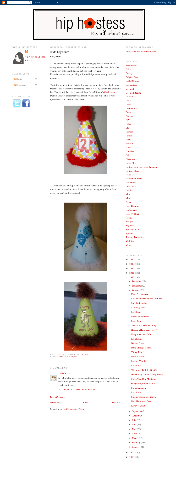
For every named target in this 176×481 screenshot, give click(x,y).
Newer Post (55, 402)
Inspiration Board (134, 178)
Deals (128, 100)
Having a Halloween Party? (144, 329)
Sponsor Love (132, 229)
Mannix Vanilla (138, 361)
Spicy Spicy (136, 320)
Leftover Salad (138, 405)
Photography (132, 209)
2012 (132, 268)
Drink (128, 123)
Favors (129, 135)
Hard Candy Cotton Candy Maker (147, 374)
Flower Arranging (139, 387)
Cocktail (130, 88)
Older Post (116, 402)
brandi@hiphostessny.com (144, 51)
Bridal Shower (132, 80)
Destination (131, 108)
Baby (128, 69)
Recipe (129, 217)
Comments (21, 84)
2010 (132, 277)
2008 (132, 457)
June (134, 424)
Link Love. (136, 338)
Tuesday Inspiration (135, 237)
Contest (129, 96)
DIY (128, 120)
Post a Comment (57, 397)
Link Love (131, 186)
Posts (19, 79)
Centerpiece (131, 84)
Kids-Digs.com (59, 52)
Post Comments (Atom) (73, 408)
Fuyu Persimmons (139, 294)
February (136, 442)
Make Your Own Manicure (143, 378)
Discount (130, 116)
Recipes (129, 221)
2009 (132, 452)
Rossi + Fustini (138, 356)
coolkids (62, 373)
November (137, 285)
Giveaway (130, 159)
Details (129, 112)
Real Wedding (132, 213)
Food (128, 147)
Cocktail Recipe (133, 92)
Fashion (129, 131)
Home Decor (131, 174)
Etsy (128, 127)
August (135, 415)
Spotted (129, 233)
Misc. (128, 194)
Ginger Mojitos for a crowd (143, 383)
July (134, 420)
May (134, 429)
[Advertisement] (26, 167)
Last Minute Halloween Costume (146, 298)
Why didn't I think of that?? (144, 369)
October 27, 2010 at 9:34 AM (76, 389)
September (137, 411)
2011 (132, 272)
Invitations (131, 182)
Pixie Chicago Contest (141, 347)
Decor (128, 104)
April (135, 433)
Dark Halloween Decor (141, 401)
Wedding (130, 241)
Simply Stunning (139, 303)
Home (86, 402)
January (136, 446)
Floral (128, 139)
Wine (128, 245)
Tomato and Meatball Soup (144, 325)
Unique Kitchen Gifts (141, 334)
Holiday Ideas (132, 170)
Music (129, 198)
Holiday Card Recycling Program (141, 166)
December (137, 281)
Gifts (128, 155)
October (136, 290)
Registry (130, 225)
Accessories (131, 65)
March (135, 437)
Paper (128, 202)
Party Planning (68, 357)
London (129, 190)
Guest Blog (131, 162)
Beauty (129, 73)
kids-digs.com (109, 92)
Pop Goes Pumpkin (140, 316)
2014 (132, 259)
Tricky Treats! (137, 352)
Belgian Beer (132, 77)
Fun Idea (130, 151)
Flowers (129, 143)
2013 (132, 263)
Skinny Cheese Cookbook (143, 396)
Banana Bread (137, 343)
